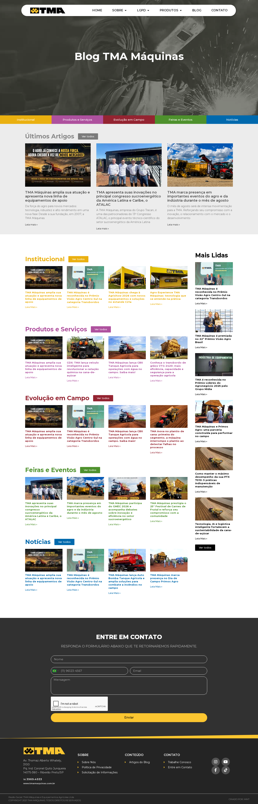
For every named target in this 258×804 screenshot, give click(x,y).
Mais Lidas (211, 255)
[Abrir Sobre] (125, 10)
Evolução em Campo (57, 398)
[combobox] (55, 670)
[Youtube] (226, 762)
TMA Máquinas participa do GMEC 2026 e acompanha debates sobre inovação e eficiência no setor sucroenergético (125, 511)
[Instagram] (216, 762)
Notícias (38, 541)
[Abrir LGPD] (148, 10)
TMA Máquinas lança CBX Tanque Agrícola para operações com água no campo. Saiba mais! (125, 367)
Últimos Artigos (49, 136)
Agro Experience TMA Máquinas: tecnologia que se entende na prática (168, 295)
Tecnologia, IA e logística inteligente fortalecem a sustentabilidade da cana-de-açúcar (213, 528)
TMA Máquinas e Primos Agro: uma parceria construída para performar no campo (214, 431)
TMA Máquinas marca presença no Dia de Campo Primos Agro (165, 578)
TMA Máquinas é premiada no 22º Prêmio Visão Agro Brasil (213, 339)
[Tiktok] (226, 770)
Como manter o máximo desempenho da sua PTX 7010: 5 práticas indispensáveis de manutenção (212, 480)
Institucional (45, 259)
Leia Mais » (31, 307)
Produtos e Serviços (56, 329)
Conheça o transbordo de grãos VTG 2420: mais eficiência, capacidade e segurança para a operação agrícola (168, 369)
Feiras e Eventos (50, 470)
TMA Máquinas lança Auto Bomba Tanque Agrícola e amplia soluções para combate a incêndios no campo (126, 581)
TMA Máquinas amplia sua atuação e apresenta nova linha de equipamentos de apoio (57, 196)
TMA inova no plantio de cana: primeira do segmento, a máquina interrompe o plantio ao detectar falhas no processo (167, 439)
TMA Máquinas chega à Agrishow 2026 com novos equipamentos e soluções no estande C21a (126, 297)
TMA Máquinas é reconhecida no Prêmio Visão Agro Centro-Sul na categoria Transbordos (84, 297)
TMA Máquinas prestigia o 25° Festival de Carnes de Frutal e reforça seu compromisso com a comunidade (168, 509)
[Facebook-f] (216, 770)
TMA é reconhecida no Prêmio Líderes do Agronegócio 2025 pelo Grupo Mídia (211, 384)
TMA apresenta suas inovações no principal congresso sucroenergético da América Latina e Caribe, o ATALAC (128, 198)
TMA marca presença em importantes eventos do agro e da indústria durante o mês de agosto (198, 196)
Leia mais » (31, 224)
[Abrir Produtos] (180, 10)
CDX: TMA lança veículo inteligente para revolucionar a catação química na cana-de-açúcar (83, 369)
